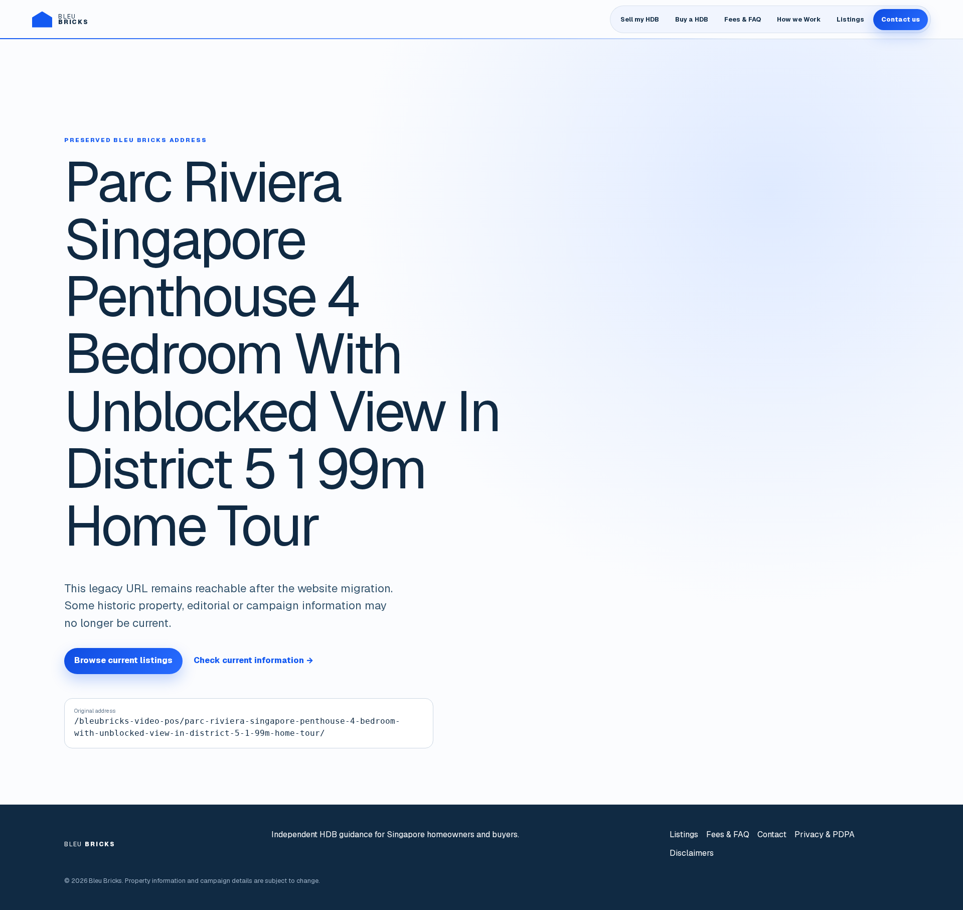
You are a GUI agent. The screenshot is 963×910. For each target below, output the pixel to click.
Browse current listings (123, 660)
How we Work (799, 19)
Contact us (900, 19)
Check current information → (253, 660)
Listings (850, 19)
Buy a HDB (691, 19)
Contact (771, 834)
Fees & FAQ (742, 19)
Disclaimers (692, 853)
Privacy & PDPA (824, 834)
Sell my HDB (639, 19)
